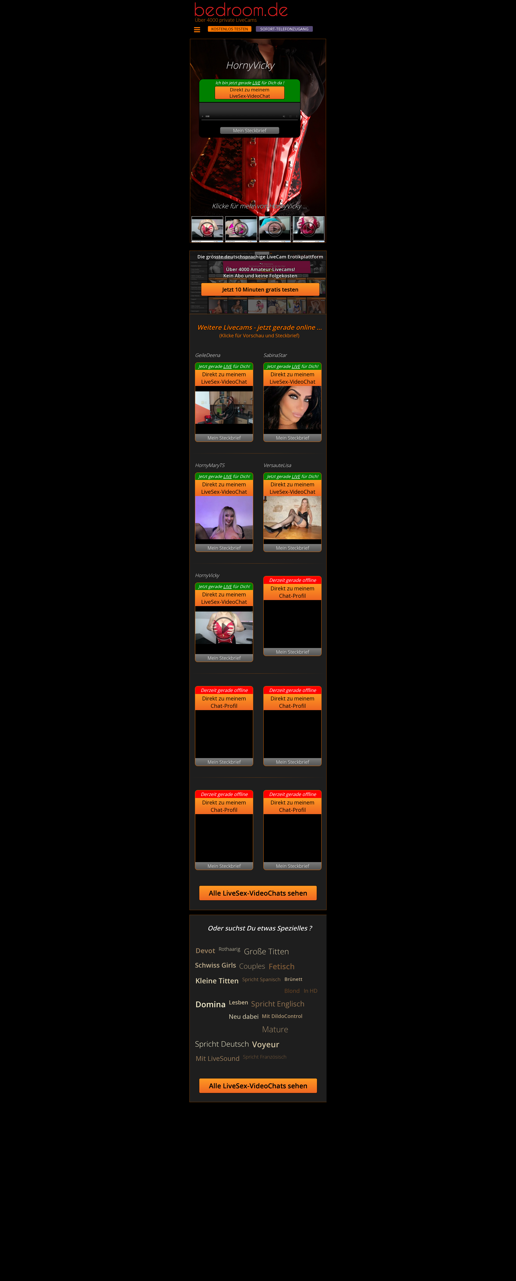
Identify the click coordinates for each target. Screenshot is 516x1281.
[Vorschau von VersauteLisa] (292, 537)
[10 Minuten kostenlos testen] (202, 27)
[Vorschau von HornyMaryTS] (224, 537)
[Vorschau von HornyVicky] (224, 647)
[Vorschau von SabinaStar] (292, 427)
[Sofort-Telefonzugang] (205, 27)
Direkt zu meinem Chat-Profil (292, 592)
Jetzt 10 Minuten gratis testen (260, 289)
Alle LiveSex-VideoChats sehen (258, 893)
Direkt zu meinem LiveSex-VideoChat (250, 92)
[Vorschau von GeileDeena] (224, 427)
